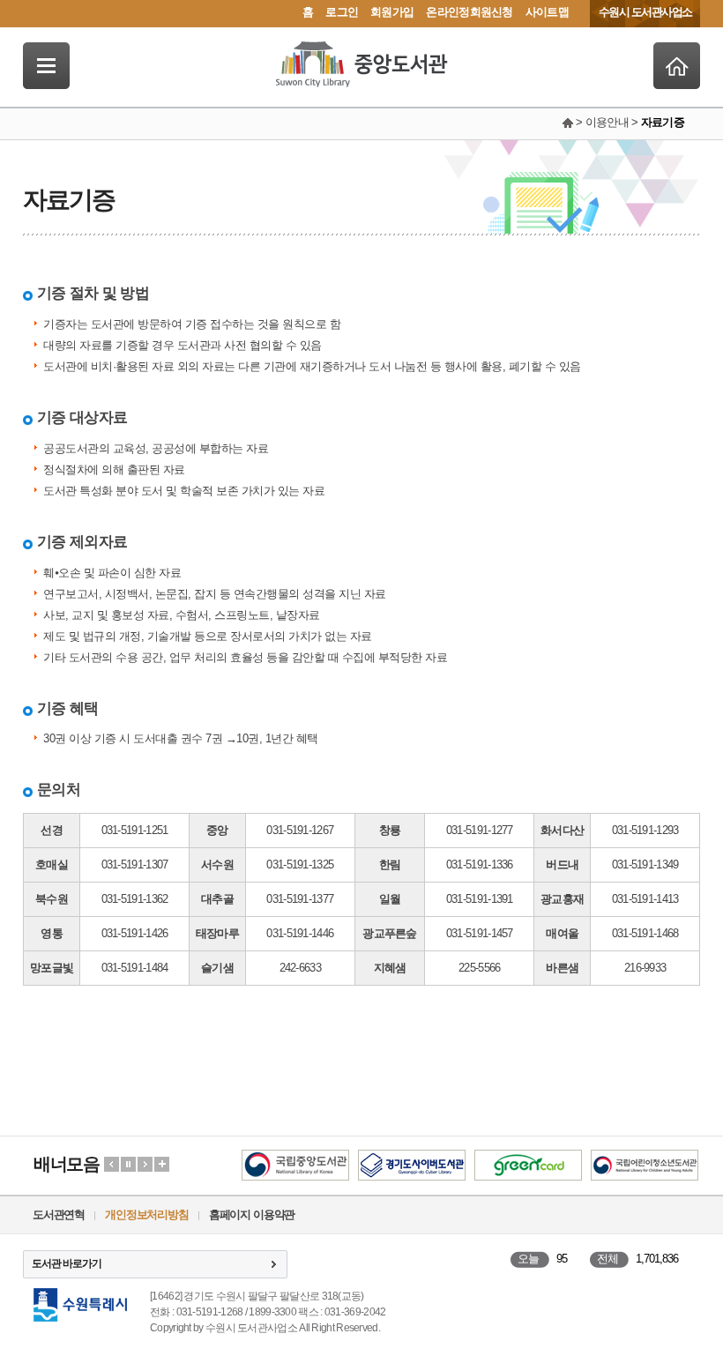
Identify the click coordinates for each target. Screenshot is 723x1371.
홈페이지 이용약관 (251, 1214)
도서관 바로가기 (66, 1263)
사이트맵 (547, 12)
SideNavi (46, 65)
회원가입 (392, 12)
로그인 (341, 12)
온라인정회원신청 (469, 12)
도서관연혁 (59, 1214)
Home (676, 65)
